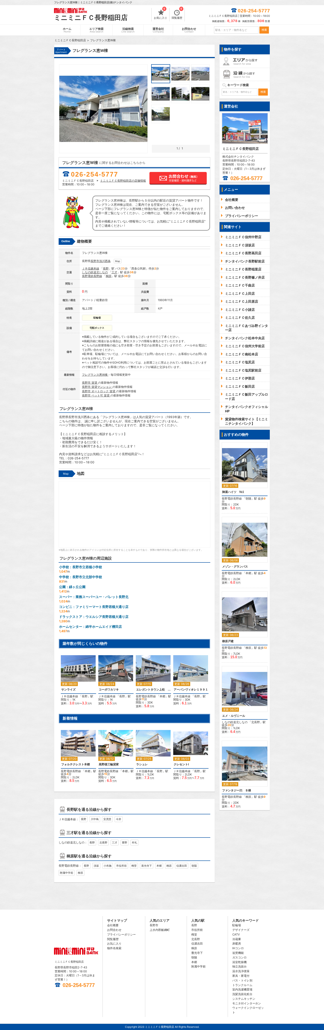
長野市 (95, 261)
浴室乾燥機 (239, 962)
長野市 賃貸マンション (97, 387)
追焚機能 (238, 953)
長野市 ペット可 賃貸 (96, 395)
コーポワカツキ (109, 689)
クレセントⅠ (181, 764)
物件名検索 (114, 948)
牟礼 (134, 842)
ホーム (67, 30)
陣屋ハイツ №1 (233, 492)
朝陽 (194, 865)
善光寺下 (146, 865)
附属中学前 (66, 872)
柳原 (80, 872)
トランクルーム (242, 985)
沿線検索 (128, 30)
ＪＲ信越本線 (90, 268)
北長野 (103, 842)
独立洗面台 (239, 966)
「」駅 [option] (79, 682)
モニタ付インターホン (246, 1003)
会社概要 (113, 925)
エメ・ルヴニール (233, 715)
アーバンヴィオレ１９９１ (191, 689)
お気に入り (160, 13)
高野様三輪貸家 (109, 764)
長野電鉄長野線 (92, 276)
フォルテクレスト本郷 (75, 764)
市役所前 (121, 865)
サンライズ (68, 689)
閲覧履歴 (177, 13)
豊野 (124, 842)
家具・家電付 (241, 975)
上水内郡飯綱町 (160, 930)
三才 (114, 272)
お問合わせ (189, 30)
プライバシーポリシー (121, 934)
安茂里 (107, 819)
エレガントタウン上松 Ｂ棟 (153, 689)
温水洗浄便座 (241, 971)
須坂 (96, 865)
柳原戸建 (228, 641)
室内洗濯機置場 (242, 989)
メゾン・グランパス (235, 566)
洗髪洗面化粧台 (242, 994)
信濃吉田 (181, 865)
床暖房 (236, 943)
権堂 (134, 865)
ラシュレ (142, 764)
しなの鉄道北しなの (95, 272)
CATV (236, 934)
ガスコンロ (239, 957)
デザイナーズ (241, 930)
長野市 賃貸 (90, 382)
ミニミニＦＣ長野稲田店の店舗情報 (123, 180)
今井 (118, 819)
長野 (106, 268)
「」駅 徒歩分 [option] (154, 682)
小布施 (108, 865)
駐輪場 (236, 925)
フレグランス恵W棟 (95, 374)
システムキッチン (243, 998)
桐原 (109, 276)
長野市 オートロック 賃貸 (99, 391)
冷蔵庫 (236, 939)
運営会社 (158, 30)
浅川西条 (105, 261)
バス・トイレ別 (242, 980)
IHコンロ (238, 948)
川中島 (95, 819)
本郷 (162, 696)
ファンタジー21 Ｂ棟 (236, 790)
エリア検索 (96, 30)
